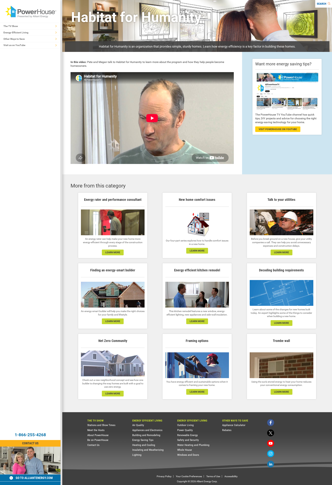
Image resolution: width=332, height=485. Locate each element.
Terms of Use (213, 476)
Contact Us (30, 443)
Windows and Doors (188, 454)
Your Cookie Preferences (189, 476)
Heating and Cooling (143, 445)
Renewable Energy (187, 435)
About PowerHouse (98, 435)
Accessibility (231, 476)
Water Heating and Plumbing (193, 445)
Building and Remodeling (146, 435)
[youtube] (270, 443)
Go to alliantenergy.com (34, 478)
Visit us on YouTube (14, 45)
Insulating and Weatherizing (148, 449)
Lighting (136, 454)
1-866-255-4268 (30, 434)
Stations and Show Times (101, 425)
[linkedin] (270, 464)
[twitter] (270, 432)
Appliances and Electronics (147, 430)
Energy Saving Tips (142, 440)
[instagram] (270, 453)
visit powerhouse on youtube (278, 129)
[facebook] (270, 422)
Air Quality (138, 425)
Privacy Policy (164, 476)
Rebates (226, 430)
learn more (112, 252)
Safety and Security (188, 440)
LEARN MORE (112, 393)
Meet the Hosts (95, 430)
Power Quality (185, 430)
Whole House (184, 449)
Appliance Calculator (233, 425)
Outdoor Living (185, 425)
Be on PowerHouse (97, 440)
